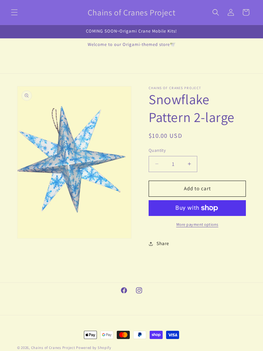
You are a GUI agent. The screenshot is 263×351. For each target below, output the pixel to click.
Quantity (157, 150)
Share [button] (162, 243)
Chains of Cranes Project (53, 347)
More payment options (197, 224)
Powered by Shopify (93, 347)
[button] (14, 12)
